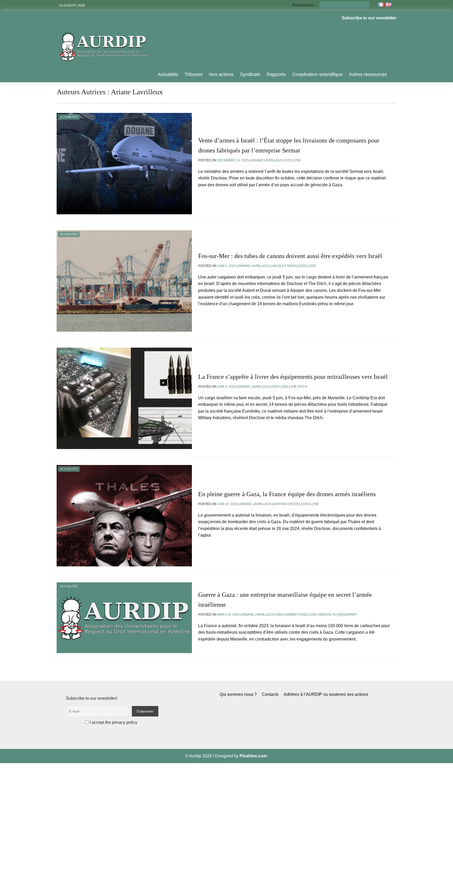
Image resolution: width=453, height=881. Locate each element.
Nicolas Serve (285, 266)
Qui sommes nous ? (238, 694)
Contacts (270, 694)
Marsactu (328, 614)
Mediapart (348, 614)
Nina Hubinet (287, 614)
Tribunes (194, 74)
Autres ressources (368, 74)
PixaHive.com (253, 756)
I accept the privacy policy (113, 722)
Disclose (293, 160)
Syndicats (250, 74)
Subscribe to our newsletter (369, 18)
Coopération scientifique (317, 74)
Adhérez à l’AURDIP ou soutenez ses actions (326, 694)
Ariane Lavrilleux (267, 160)
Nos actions (221, 74)
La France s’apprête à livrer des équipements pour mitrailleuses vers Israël (293, 376)
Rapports (276, 74)
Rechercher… (305, 5)
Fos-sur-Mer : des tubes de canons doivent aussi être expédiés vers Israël (290, 256)
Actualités (168, 74)
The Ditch (298, 386)
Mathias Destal (287, 504)
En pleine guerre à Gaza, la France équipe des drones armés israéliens (287, 494)
